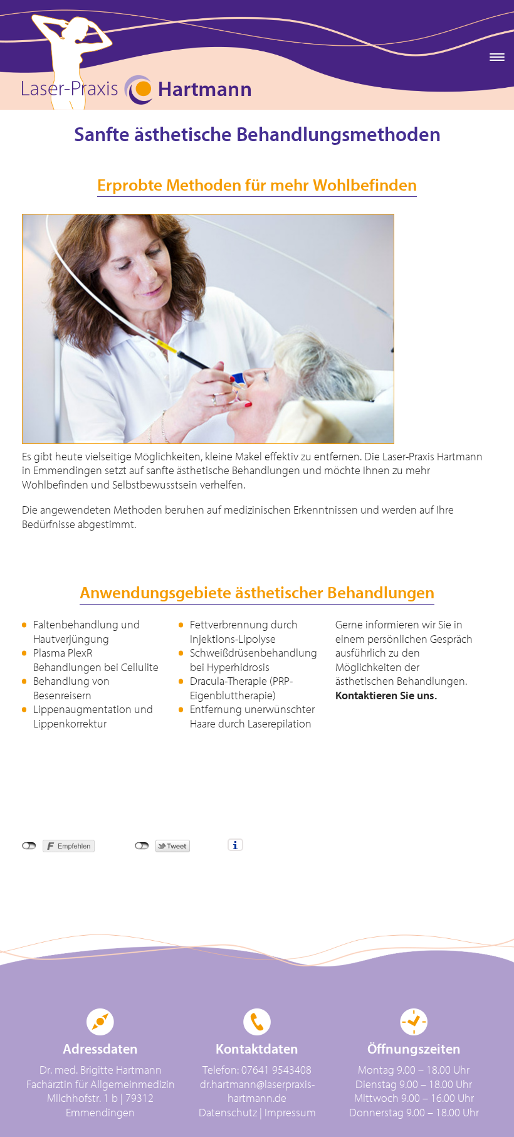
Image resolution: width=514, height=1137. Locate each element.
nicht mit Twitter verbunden (142, 846)
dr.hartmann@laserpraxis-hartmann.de (257, 1092)
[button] (495, 56)
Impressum (290, 1112)
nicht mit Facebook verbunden (29, 846)
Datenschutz (228, 1112)
